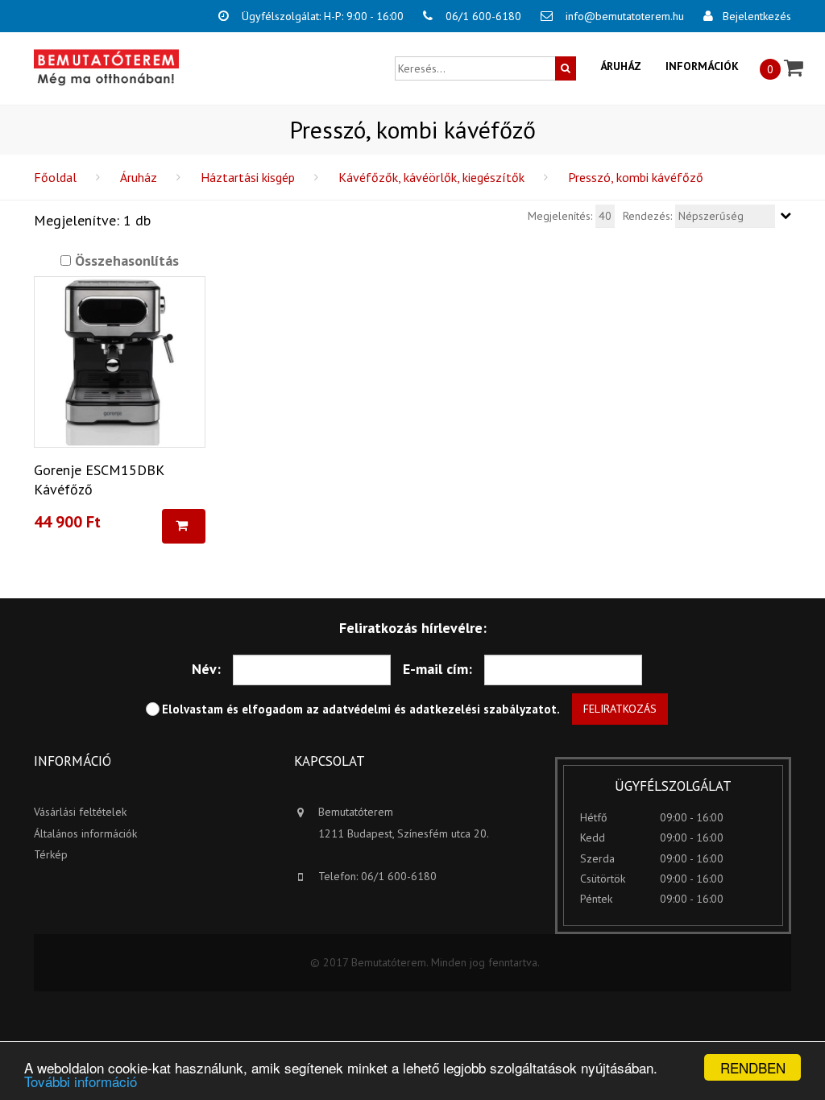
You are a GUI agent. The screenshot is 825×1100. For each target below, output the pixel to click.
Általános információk (85, 833)
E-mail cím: (437, 669)
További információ (80, 1081)
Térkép (51, 854)
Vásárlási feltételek (80, 811)
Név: (206, 669)
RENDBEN (753, 1067)
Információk (702, 66)
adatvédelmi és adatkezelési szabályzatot (439, 709)
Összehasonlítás (125, 260)
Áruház (620, 66)
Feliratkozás (620, 708)
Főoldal (55, 177)
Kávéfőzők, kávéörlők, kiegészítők (431, 177)
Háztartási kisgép (248, 177)
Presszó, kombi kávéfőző (635, 177)
